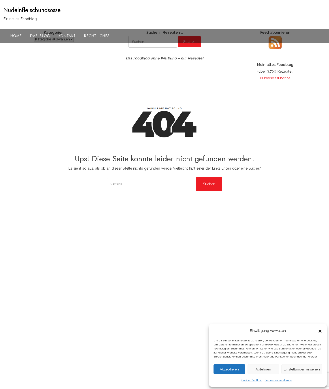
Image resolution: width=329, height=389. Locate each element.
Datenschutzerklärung (278, 380)
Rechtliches (97, 35)
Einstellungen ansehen (302, 369)
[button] (320, 330)
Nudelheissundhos (275, 78)
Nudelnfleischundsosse (32, 10)
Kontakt (67, 35)
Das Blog (40, 35)
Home (16, 35)
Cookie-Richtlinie (251, 380)
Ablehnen (263, 369)
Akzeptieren (229, 369)
